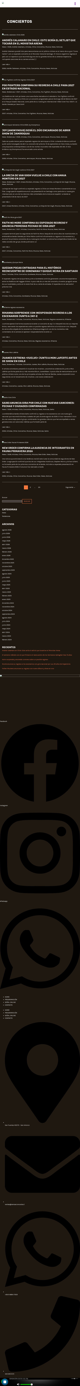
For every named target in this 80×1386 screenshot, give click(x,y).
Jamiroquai (45, 137)
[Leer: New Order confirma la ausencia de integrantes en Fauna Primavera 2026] (15, 442)
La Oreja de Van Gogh (61, 182)
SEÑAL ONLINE (10, 1002)
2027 (18, 92)
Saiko (52, 409)
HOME (7, 997)
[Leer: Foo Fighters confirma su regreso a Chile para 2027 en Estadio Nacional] (18, 80)
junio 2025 (6, 581)
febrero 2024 (7, 640)
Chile (34, 47)
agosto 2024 (6, 618)
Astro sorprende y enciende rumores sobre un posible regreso (25, 659)
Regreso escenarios (57, 319)
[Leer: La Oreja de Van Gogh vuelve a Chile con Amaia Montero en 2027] (18, 170)
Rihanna (68, 319)
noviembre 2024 (8, 607)
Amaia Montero (26, 182)
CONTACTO (8, 1005)
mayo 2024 (6, 629)
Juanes (34, 364)
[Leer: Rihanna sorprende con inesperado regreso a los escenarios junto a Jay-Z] (13, 307)
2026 (9, 47)
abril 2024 (6, 632)
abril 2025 (6, 588)
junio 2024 (6, 625)
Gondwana (31, 274)
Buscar (4, 497)
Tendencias (11, 92)
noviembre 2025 (8, 563)
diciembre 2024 (8, 603)
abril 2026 (6, 544)
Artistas (28, 47)
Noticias (59, 47)
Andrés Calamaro (18, 47)
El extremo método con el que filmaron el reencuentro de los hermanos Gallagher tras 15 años (37, 655)
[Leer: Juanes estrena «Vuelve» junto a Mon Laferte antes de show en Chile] (10, 352)
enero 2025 (6, 599)
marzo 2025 (6, 592)
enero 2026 (6, 555)
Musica (48, 47)
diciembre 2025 (8, 559)
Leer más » (6, 64)
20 (39, 487)
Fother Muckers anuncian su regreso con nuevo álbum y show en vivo (28, 668)
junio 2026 (6, 537)
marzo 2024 (6, 636)
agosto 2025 (6, 574)
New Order (42, 454)
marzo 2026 (6, 548)
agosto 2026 (6, 530)
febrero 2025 (7, 596)
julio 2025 (6, 577)
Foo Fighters (45, 92)
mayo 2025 (6, 585)
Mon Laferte (42, 364)
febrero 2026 (7, 552)
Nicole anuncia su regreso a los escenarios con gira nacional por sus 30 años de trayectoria (36, 664)
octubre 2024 (7, 610)
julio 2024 (6, 621)
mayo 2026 (6, 541)
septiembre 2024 (8, 614)
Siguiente (70, 487)
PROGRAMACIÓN (11, 1000)
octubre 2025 (7, 566)
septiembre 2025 (8, 570)
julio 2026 (6, 533)
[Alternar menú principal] (75, 3)
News (4, 47)
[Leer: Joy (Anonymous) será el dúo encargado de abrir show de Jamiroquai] (21, 125)
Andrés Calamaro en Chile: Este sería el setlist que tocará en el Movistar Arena (31, 650)
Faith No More (41, 229)
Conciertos (41, 47)
